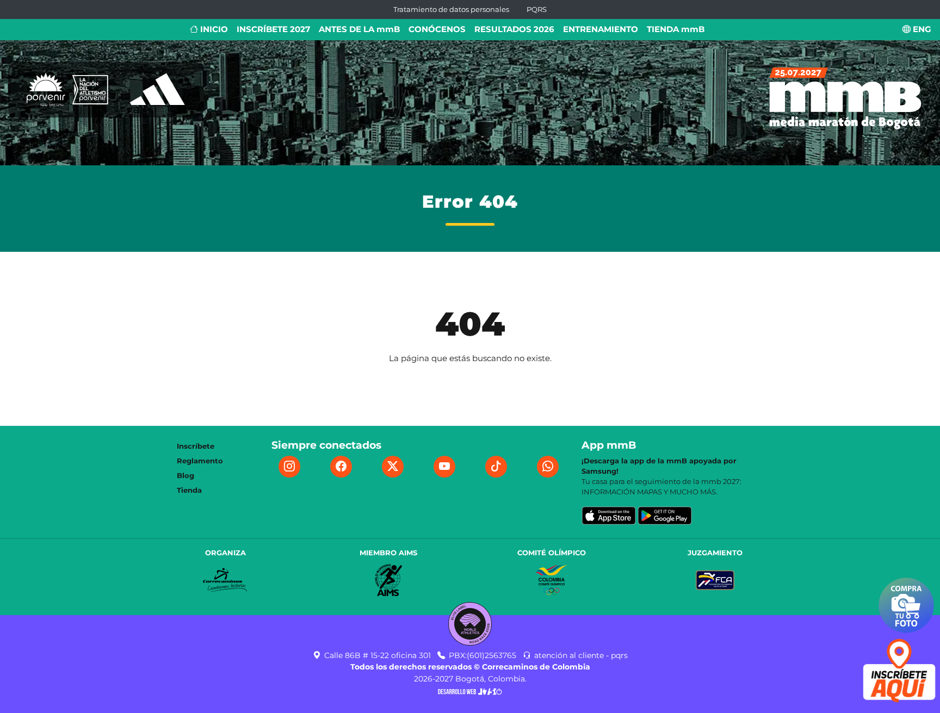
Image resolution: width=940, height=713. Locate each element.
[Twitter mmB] (393, 467)
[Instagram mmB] (289, 467)
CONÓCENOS (437, 29)
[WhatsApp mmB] (548, 467)
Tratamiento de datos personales (451, 9)
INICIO (213, 29)
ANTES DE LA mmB (359, 29)
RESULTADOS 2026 (514, 29)
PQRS (537, 9)
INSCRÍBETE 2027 (273, 29)
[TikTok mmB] (496, 467)
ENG (921, 29)
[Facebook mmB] (341, 467)
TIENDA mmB (675, 29)
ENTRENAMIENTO (600, 29)
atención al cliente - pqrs (580, 655)
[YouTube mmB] (444, 467)
